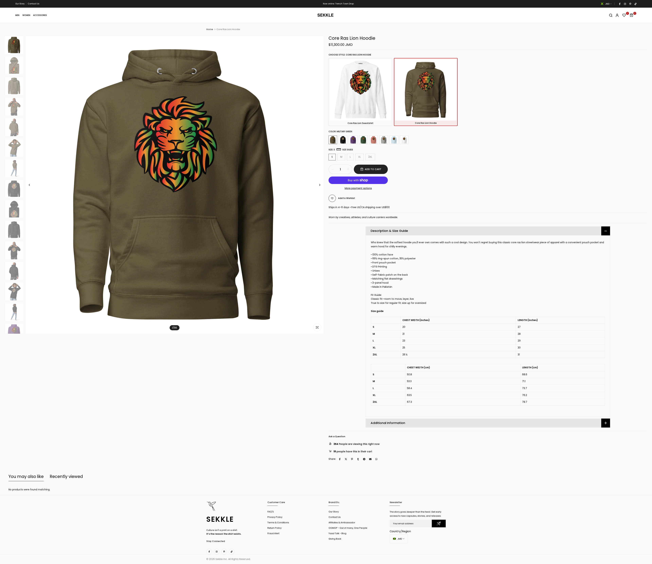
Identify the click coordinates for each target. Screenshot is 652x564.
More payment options (358, 188)
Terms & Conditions (278, 522)
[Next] (317, 185)
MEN (17, 15)
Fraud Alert (273, 533)
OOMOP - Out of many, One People (348, 528)
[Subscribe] (439, 523)
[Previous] (32, 185)
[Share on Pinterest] (352, 459)
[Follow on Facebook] (619, 4)
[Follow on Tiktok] (635, 4)
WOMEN (26, 15)
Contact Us (33, 3)
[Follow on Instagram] (624, 4)
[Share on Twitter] (346, 459)
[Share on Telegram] (364, 459)
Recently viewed (66, 476)
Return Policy (274, 528)
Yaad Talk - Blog (337, 533)
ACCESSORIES (40, 15)
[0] (624, 15)
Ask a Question (337, 436)
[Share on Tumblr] (358, 459)
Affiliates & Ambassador (342, 522)
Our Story (20, 3)
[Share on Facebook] (339, 459)
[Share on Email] (370, 459)
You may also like (26, 476)
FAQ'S (270, 511)
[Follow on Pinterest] (630, 4)
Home (209, 29)
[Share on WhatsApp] (376, 459)
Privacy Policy (274, 517)
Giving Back (335, 538)
